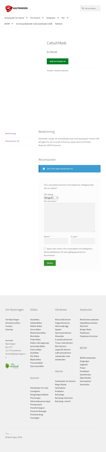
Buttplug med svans (64, 398)
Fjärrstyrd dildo (37, 366)
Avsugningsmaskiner (39, 394)
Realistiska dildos (38, 332)
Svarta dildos (36, 349)
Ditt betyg (48, 194)
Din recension (50, 201)
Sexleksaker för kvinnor (65, 381)
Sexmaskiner (85, 381)
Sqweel (58, 329)
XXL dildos (34, 356)
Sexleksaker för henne (14, 17)
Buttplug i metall (63, 401)
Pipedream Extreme (89, 336)
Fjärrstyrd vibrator (63, 332)
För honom (35, 17)
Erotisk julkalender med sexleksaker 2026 (34, 23)
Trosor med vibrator (64, 343)
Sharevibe (59, 336)
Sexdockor (50, 17)
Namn (47, 236)
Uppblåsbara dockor (89, 323)
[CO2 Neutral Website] (15, 365)
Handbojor (84, 371)
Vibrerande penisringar (40, 401)
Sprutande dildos (37, 346)
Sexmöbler (84, 384)
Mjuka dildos (35, 359)
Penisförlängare (37, 408)
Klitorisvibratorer (63, 319)
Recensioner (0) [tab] (12, 141)
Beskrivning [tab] (10, 133)
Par (63, 17)
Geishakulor (60, 388)
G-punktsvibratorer (63, 339)
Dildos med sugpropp (39, 343)
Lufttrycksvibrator (63, 352)
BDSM (7, 23)
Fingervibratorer (62, 323)
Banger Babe (85, 329)
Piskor (83, 368)
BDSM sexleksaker (88, 357)
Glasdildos (34, 319)
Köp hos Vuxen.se (58, 61)
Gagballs (84, 364)
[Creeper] (53, 435)
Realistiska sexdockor (89, 319)
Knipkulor (59, 391)
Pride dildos (35, 339)
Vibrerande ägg (61, 326)
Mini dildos (35, 336)
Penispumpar (36, 404)
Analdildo (34, 352)
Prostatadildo (36, 363)
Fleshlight (34, 418)
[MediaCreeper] (53, 433)
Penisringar (35, 398)
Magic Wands (60, 384)
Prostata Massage (38, 411)
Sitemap (9, 329)
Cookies (8, 326)
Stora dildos (35, 329)
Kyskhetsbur (85, 374)
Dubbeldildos (36, 323)
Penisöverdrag (36, 414)
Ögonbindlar (85, 377)
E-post (74, 236)
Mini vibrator (60, 346)
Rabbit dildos (36, 326)
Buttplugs (59, 394)
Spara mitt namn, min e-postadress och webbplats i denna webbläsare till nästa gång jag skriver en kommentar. (68, 252)
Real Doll (84, 326)
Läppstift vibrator (63, 349)
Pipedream (85, 332)
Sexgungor (84, 361)
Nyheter (58, 23)
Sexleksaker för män (39, 388)
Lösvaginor (35, 391)
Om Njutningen (12, 319)
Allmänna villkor (12, 323)
